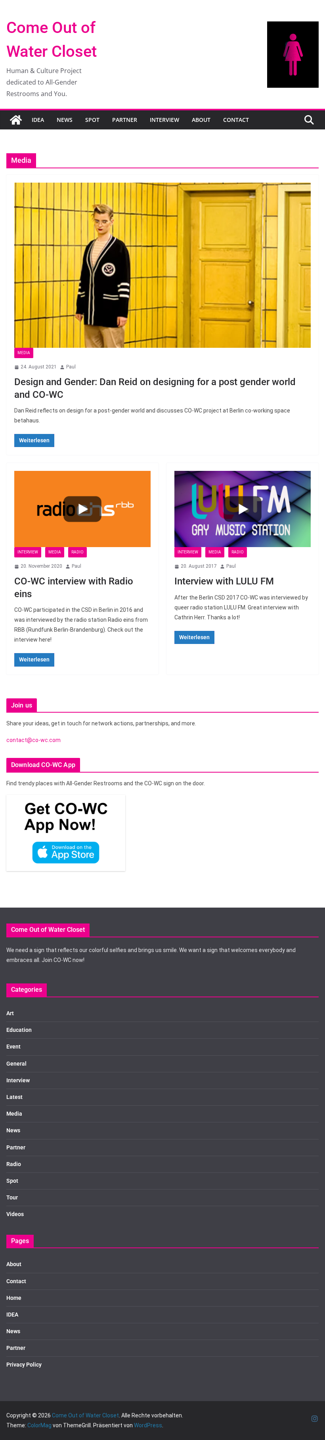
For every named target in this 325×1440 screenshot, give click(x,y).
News (65, 119)
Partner (124, 119)
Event (13, 1046)
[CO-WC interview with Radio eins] (82, 509)
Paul (71, 367)
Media (23, 353)
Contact (236, 119)
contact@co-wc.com (33, 740)
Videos (15, 1214)
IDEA (38, 119)
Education (19, 1030)
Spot (92, 119)
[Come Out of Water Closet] (15, 119)
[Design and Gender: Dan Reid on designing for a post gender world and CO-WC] (162, 265)
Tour (12, 1197)
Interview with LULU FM (224, 581)
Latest (14, 1097)
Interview (164, 119)
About (201, 119)
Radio (77, 552)
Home (13, 1298)
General (16, 1063)
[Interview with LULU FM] (242, 509)
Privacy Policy (24, 1364)
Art (10, 1013)
